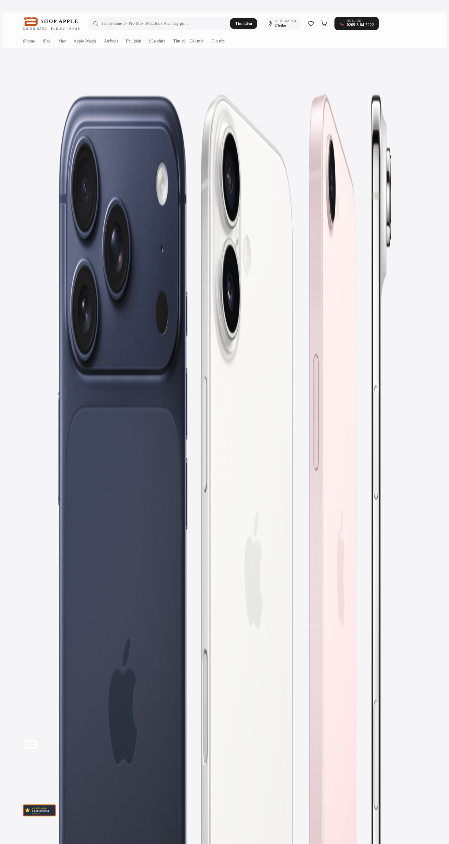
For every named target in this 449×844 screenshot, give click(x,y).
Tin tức (218, 41)
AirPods (111, 41)
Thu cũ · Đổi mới (188, 41)
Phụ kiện (133, 41)
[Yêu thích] (311, 23)
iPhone (29, 41)
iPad (46, 41)
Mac (62, 41)
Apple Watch (85, 41)
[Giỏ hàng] (324, 23)
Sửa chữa (157, 41)
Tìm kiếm (243, 23)
